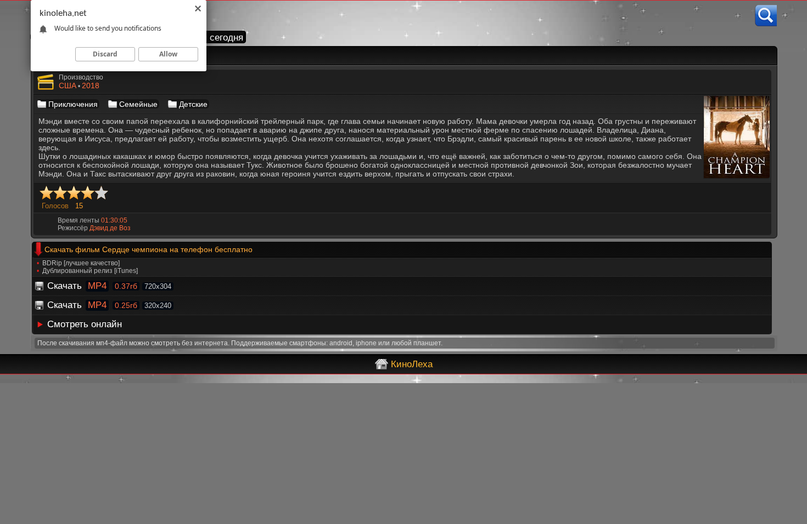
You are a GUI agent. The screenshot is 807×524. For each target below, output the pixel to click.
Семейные (138, 104)
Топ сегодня (217, 37)
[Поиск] (766, 15)
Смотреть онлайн (84, 324)
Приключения (73, 104)
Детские (193, 104)
